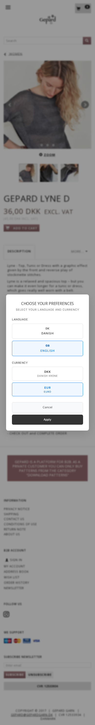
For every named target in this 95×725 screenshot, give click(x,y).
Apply (47, 419)
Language (20, 319)
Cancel (47, 407)
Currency (20, 362)
